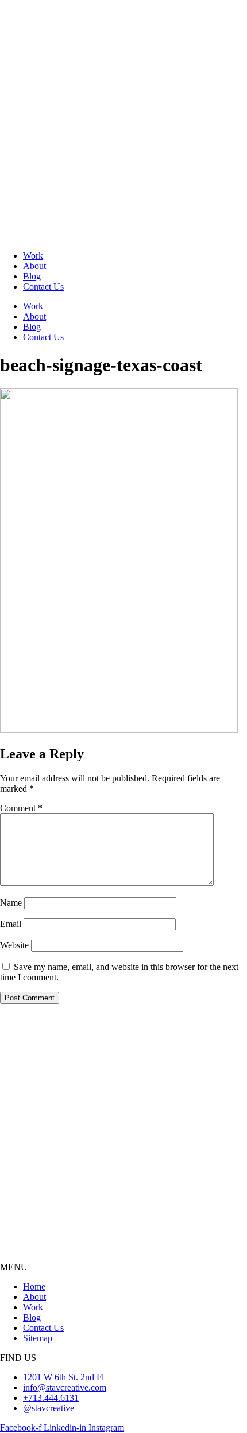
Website (14, 945)
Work (33, 255)
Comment (21, 808)
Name (11, 903)
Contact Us (43, 286)
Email (10, 924)
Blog (32, 276)
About (34, 266)
